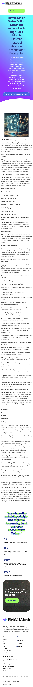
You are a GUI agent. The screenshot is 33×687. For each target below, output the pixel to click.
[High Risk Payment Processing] (12, 3)
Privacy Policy (16, 681)
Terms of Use (6, 681)
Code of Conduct (7, 684)
